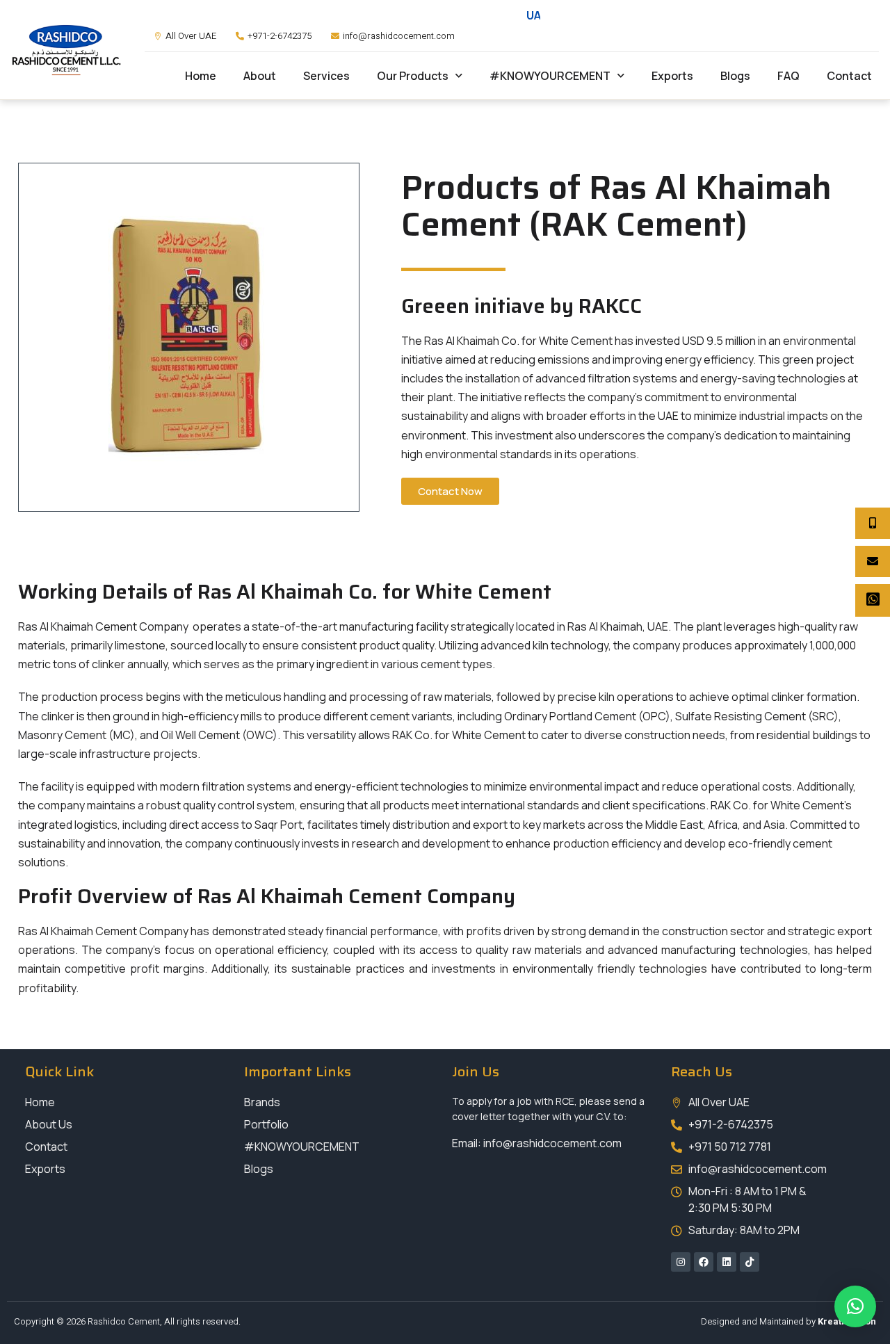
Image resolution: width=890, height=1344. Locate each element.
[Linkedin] (726, 1262)
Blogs (735, 75)
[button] (855, 1306)
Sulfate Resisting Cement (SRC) (757, 716)
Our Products (412, 75)
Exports (672, 75)
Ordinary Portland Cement (569, 716)
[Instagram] (680, 1262)
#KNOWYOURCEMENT (550, 75)
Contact (849, 75)
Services (326, 75)
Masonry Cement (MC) (76, 735)
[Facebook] (703, 1262)
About (259, 75)
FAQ (788, 75)
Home (200, 75)
